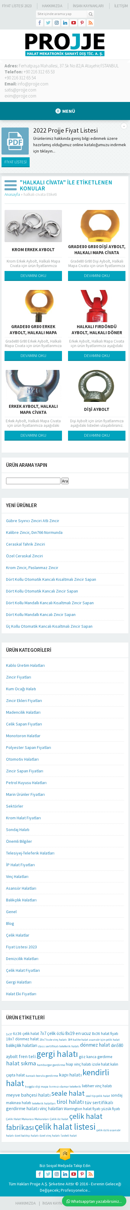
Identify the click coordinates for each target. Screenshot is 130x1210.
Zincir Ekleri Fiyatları (24, 700)
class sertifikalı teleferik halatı (58, 1046)
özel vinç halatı (50, 1136)
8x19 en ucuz (78, 1033)
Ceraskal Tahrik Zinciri (25, 544)
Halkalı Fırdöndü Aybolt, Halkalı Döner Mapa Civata (97, 332)
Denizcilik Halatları (22, 958)
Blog (10, 923)
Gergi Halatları (18, 982)
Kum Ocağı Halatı (21, 688)
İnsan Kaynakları (88, 5)
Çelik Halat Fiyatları (23, 970)
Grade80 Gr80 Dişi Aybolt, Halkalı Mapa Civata (96, 249)
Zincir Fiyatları (18, 677)
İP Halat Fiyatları (20, 864)
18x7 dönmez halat (22, 1039)
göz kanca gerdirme (95, 1056)
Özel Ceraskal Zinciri (24, 556)
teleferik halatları (44, 1103)
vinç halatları (51, 1108)
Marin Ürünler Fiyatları (25, 794)
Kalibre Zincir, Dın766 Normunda (34, 532)
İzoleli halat (69, 1136)
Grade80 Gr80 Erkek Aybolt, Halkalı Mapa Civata (33, 332)
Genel (11, 911)
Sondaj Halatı (17, 829)
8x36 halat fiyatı (105, 1033)
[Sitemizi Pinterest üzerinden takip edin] (82, 22)
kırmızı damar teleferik (65, 1086)
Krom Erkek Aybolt (33, 249)
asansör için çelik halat (104, 1040)
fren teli (27, 1056)
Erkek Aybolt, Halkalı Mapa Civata (33, 409)
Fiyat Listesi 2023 (16, 5)
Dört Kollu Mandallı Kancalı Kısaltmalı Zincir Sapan (50, 602)
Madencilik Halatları (23, 712)
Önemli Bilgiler (19, 841)
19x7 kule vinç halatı (53, 1040)
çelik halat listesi (65, 1126)
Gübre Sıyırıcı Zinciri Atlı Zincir (32, 520)
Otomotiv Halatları (22, 759)
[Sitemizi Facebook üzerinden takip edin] (39, 22)
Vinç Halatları (17, 876)
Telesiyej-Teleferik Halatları (30, 853)
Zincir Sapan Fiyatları (24, 771)
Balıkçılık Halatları (21, 900)
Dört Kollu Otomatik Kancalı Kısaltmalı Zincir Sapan (51, 579)
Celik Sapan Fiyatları (24, 724)
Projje (35, 1184)
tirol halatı (70, 1101)
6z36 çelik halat (26, 1033)
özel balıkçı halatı (27, 1136)
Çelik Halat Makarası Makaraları (27, 1119)
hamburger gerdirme (51, 1065)
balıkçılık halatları (21, 1045)
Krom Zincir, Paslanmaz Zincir (32, 567)
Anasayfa (12, 194)
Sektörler (14, 806)
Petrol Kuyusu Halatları (26, 782)
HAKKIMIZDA (25, 1203)
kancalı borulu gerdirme (42, 1076)
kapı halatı (70, 1075)
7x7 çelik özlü (52, 1033)
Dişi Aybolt (96, 409)
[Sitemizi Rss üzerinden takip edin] (90, 22)
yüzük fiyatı (110, 1108)
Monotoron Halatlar (23, 735)
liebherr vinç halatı (97, 1085)
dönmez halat (95, 1045)
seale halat (68, 1093)
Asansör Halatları (21, 888)
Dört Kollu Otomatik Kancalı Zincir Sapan (42, 591)
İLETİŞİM (121, 5)
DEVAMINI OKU (33, 275)
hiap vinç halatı (78, 1064)
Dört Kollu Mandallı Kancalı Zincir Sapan (41, 614)
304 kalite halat (78, 1040)
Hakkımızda (52, 5)
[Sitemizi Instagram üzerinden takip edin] (56, 22)
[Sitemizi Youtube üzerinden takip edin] (73, 22)
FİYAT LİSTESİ (16, 162)
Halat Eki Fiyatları (21, 993)
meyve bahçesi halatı (28, 1095)
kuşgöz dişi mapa (36, 1086)
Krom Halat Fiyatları (23, 818)
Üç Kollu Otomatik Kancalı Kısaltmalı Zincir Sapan (49, 626)
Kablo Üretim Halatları (25, 665)
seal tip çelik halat (98, 1096)
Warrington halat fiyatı (82, 1108)
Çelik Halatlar (17, 935)
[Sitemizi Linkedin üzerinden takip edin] (65, 22)
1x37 (9, 1034)
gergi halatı (57, 1053)
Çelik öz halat (59, 1119)
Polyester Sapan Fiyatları (28, 747)
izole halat (100, 1064)
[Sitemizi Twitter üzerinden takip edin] (48, 22)
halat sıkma (21, 1063)
